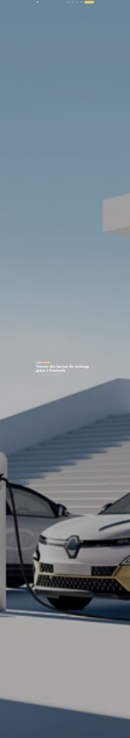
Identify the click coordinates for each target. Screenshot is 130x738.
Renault (68, 2)
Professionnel (38, 362)
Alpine (81, 2)
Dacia (73, 2)
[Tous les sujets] (51, 362)
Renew (77, 2)
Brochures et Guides (89, 2)
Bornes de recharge (46, 362)
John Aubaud (42, 374)
